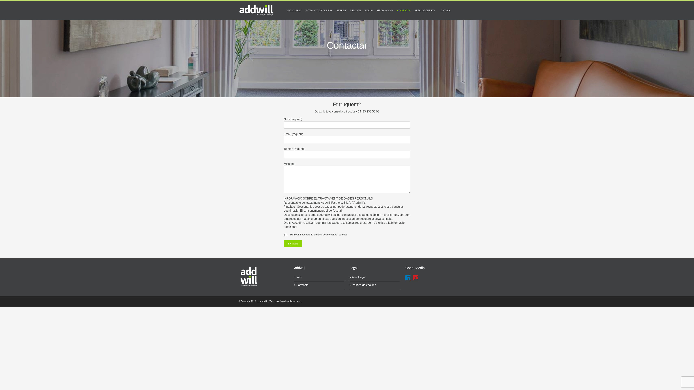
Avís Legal (358, 277)
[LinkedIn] (407, 277)
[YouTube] (415, 277)
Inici (299, 277)
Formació (302, 285)
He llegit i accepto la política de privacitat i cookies (318, 234)
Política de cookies (364, 285)
